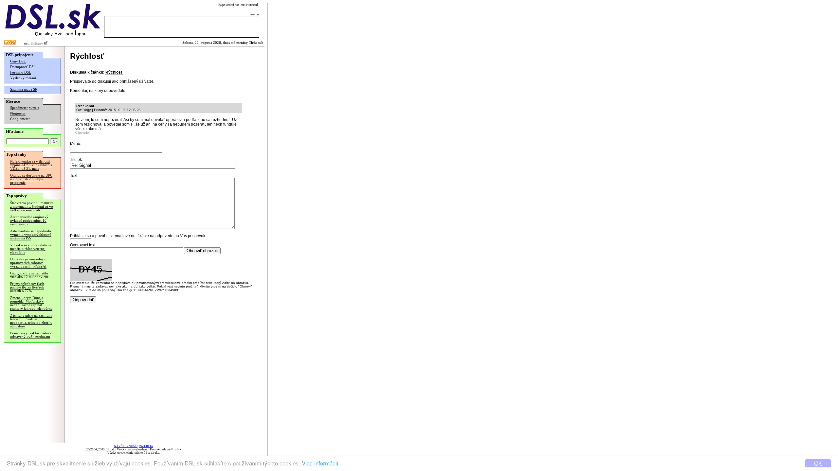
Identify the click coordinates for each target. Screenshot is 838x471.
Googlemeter (20, 119)
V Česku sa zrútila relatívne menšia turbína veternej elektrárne (30, 248)
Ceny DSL (18, 61)
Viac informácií (320, 463)
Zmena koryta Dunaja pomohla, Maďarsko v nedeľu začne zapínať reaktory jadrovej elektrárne (31, 303)
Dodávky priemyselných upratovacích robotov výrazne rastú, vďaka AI (28, 262)
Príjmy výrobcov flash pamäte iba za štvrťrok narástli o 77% (27, 287)
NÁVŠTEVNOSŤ (125, 446)
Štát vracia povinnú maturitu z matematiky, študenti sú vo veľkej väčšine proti (31, 206)
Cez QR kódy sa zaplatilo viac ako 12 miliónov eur (29, 275)
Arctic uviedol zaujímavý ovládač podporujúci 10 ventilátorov (29, 220)
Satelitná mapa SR (23, 89)
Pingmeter (18, 113)
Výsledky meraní (23, 78)
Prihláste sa (80, 236)
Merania (34, 108)
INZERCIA (146, 446)
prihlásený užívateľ (136, 81)
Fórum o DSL (20, 72)
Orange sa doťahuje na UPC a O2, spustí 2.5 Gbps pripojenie (31, 179)
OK (818, 463)
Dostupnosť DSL (23, 67)
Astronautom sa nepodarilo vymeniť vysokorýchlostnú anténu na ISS (30, 234)
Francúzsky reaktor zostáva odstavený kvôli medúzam (30, 335)
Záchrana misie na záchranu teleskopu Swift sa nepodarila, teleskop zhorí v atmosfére (31, 321)
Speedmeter (19, 108)
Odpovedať (82, 132)
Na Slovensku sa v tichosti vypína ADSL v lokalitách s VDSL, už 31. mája (31, 165)
